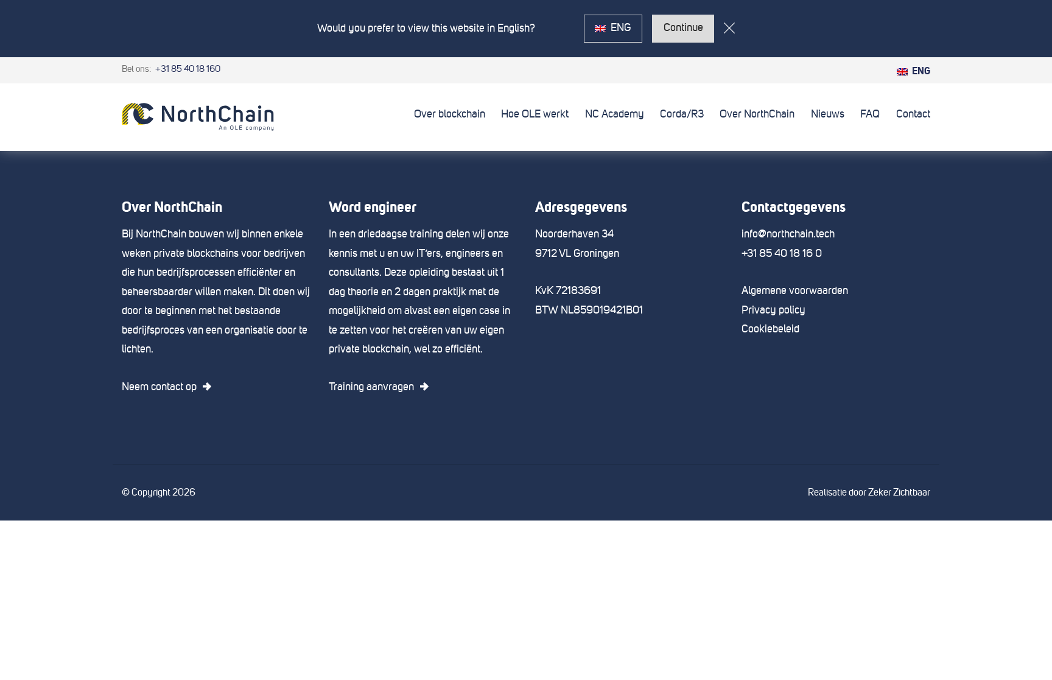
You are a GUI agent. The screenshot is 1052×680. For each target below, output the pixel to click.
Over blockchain (449, 114)
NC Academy (614, 114)
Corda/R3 (682, 114)
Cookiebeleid (770, 329)
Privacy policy (773, 310)
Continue (683, 28)
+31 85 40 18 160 (186, 69)
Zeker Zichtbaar (899, 492)
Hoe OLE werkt (535, 114)
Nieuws (827, 114)
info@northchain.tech (788, 234)
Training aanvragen (371, 387)
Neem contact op (159, 387)
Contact (913, 114)
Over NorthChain (757, 114)
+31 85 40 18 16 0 (782, 253)
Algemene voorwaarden (795, 291)
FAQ (870, 114)
